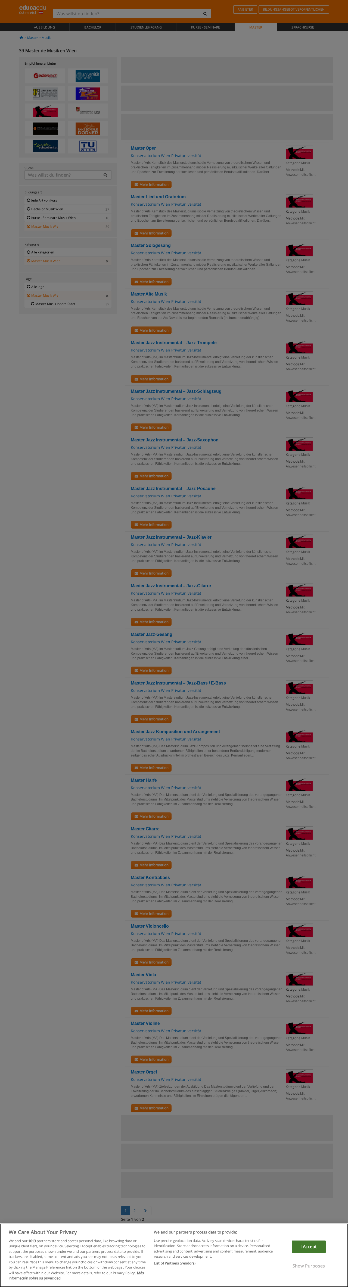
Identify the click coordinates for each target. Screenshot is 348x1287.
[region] (174, 1255)
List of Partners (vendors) (174, 1263)
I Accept (308, 1247)
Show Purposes (309, 1266)
